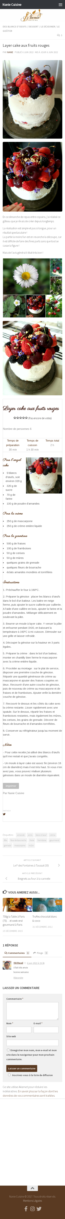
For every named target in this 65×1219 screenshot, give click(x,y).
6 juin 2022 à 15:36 (35, 963)
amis (30, 835)
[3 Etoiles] (20, 417)
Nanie (10, 52)
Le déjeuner (48, 26)
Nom (9, 1023)
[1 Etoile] (14, 417)
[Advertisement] (32, 1139)
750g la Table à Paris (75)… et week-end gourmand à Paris (14, 920)
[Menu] (60, 4)
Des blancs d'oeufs (15, 26)
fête (5, 840)
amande (21, 835)
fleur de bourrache (18, 840)
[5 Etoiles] (26, 417)
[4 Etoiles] (23, 417)
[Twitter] (39, 1208)
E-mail (38, 1023)
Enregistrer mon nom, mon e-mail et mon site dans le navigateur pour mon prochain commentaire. (31, 1055)
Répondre (18, 977)
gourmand (54, 840)
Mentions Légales (32, 1200)
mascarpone (19, 845)
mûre (31, 845)
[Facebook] (26, 1208)
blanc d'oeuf (41, 835)
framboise (42, 840)
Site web (11, 1036)
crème (52, 835)
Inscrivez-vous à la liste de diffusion (32, 1075)
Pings (42, 953)
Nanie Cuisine (11, 4)
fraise (32, 840)
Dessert (34, 26)
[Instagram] (32, 1208)
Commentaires (18, 953)
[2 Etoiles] (17, 417)
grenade (7, 845)
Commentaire (14, 998)
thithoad (18, 962)
